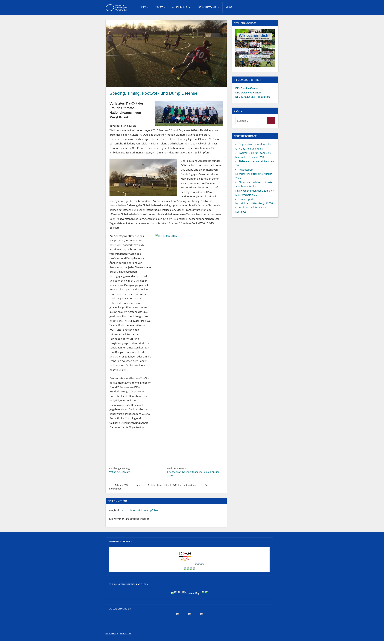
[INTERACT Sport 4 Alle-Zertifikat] (177, 615)
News (228, 7)
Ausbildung (179, 7)
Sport (159, 7)
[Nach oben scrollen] (377, 633)
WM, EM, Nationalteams (185, 485)
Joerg (138, 485)
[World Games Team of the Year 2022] (189, 615)
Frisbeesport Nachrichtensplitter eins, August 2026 (253, 174)
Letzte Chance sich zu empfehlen (140, 510)
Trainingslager (155, 485)
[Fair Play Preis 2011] (201, 615)
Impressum (125, 633)
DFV (143, 7)
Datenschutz (111, 633)
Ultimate (168, 485)
